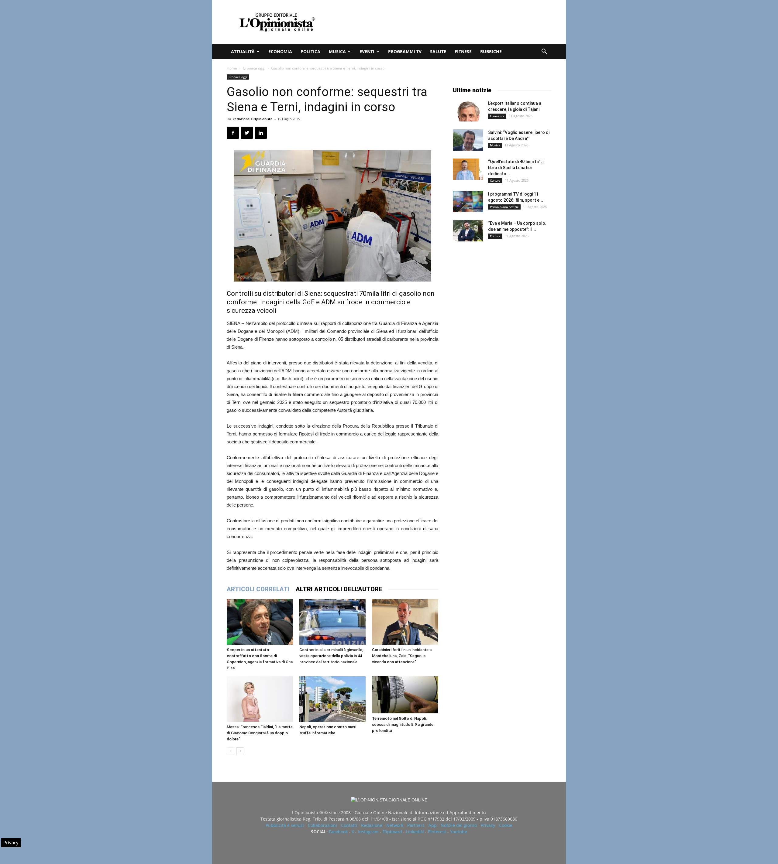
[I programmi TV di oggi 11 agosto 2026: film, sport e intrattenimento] (468, 201)
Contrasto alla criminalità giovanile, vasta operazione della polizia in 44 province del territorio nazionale (331, 655)
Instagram (368, 832)
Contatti (349, 825)
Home (232, 68)
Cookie (505, 825)
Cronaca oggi (254, 68)
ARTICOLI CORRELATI (258, 589)
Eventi (367, 51)
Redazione (371, 825)
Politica (310, 51)
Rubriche (491, 51)
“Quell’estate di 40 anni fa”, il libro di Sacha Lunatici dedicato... (516, 167)
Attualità (243, 51)
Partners (416, 825)
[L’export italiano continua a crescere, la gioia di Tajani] (468, 110)
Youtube (458, 832)
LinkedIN (415, 832)
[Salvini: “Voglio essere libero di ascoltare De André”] (468, 140)
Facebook (338, 832)
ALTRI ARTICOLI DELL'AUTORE (339, 589)
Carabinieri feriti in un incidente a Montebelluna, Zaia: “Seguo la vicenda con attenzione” (402, 655)
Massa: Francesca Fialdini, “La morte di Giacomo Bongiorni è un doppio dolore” (260, 733)
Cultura (495, 180)
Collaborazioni (322, 825)
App (433, 825)
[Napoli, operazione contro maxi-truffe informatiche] (332, 699)
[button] (544, 52)
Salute (438, 51)
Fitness (463, 51)
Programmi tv (405, 51)
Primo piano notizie (504, 207)
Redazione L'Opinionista (252, 119)
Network (394, 825)
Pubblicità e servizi (285, 825)
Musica (337, 51)
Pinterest (437, 832)
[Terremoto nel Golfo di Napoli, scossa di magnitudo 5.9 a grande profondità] (405, 694)
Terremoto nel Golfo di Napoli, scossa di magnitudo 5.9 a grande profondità (402, 724)
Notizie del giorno (459, 825)
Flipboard (392, 832)
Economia (280, 51)
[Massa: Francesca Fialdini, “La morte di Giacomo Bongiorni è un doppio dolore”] (260, 699)
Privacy (488, 825)
